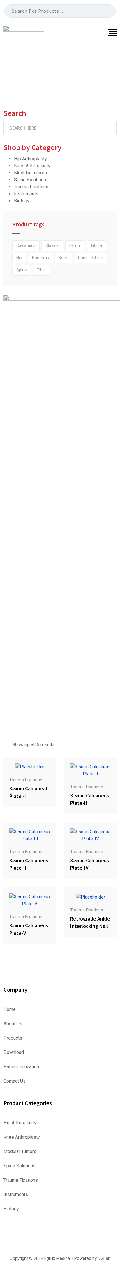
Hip (19, 257)
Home (9, 1009)
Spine (21, 270)
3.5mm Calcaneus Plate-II (89, 799)
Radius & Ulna (90, 257)
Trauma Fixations (31, 187)
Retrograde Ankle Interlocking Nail (90, 922)
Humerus (40, 257)
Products (12, 1038)
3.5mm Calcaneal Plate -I (28, 792)
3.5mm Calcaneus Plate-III (28, 864)
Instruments (26, 194)
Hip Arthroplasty (30, 158)
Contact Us (14, 1081)
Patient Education (21, 1066)
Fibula (96, 245)
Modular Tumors (30, 173)
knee (63, 257)
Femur (75, 245)
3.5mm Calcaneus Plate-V (28, 929)
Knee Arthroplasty (32, 165)
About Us (12, 1023)
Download (13, 1052)
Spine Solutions (30, 180)
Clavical (52, 245)
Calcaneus (26, 245)
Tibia (41, 270)
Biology (21, 201)
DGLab (104, 1258)
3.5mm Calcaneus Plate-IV (89, 864)
